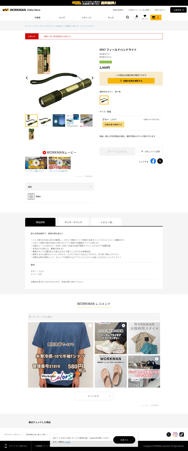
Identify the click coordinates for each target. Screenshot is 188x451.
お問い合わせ (159, 10)
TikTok (181, 434)
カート (158, 17)
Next (92, 77)
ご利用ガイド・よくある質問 (138, 10)
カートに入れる (117, 151)
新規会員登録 (118, 10)
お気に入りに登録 (152, 151)
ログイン (137, 18)
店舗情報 (177, 10)
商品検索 (127, 17)
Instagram (175, 434)
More (94, 396)
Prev (27, 77)
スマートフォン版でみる (18, 446)
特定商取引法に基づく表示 (36, 434)
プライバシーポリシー (12, 434)
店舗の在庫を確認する (132, 80)
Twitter (169, 434)
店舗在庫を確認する (113, 124)
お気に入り (144, 18)
